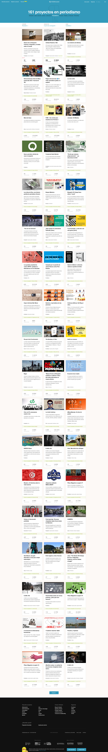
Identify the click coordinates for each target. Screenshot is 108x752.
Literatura (48, 15)
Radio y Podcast (68, 15)
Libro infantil (37, 15)
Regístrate (93, 1)
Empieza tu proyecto (15, 1)
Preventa (22, 1)
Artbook (31, 15)
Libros (43, 15)
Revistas (76, 15)
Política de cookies (42, 750)
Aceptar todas (81, 749)
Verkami (54, 2)
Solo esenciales (72, 749)
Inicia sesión (86, 1)
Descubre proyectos (5, 1)
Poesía (61, 15)
